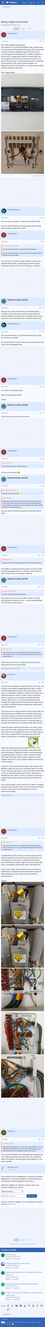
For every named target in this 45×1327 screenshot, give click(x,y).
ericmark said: (7, 1143)
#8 (43, 459)
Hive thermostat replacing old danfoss (22, 1284)
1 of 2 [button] (16, 29)
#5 (43, 332)
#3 (43, 242)
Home (9, 1324)
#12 (43, 645)
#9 (43, 486)
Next (23, 29)
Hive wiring (10, 1254)
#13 (43, 682)
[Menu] (3, 2)
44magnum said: (8, 490)
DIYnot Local (11, 1204)
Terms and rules (20, 1322)
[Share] (40, 41)
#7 (43, 413)
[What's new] (38, 2)
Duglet (8, 1277)
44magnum (6, 25)
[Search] (42, 2)
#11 (43, 587)
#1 (43, 41)
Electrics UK (16, 1257)
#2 (43, 218)
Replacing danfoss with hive (18, 1263)
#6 (43, 387)
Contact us (10, 1322)
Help (38, 1322)
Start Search (32, 1196)
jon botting (9, 1257)
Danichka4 (9, 1266)
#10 (43, 555)
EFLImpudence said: (9, 246)
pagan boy (9, 1297)
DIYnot (5, 1319)
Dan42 (8, 1286)
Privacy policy (31, 1322)
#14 (43, 838)
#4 (43, 308)
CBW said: (6, 463)
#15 (43, 1139)
